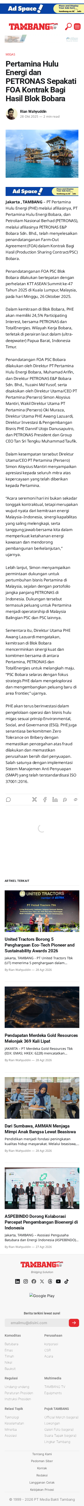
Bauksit (10, 1369)
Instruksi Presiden (18, 1399)
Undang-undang (17, 1387)
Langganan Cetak (42, 1482)
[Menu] (77, 26)
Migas (10, 54)
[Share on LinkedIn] (55, 799)
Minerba (11, 1429)
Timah (9, 1356)
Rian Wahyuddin (33, 111)
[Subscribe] (74, 1323)
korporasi (51, 1344)
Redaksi (42, 1475)
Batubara (11, 1344)
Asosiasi (11, 1435)
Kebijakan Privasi (42, 1489)
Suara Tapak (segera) (60, 1435)
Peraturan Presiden (19, 1393)
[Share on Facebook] (45, 799)
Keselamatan (14, 1423)
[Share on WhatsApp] (65, 799)
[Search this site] (68, 26)
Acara (48, 1356)
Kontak (42, 1468)
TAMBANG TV (54, 1387)
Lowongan (52, 1423)
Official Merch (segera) (61, 1417)
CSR (47, 1350)
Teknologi (12, 1417)
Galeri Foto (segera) (59, 1429)
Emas (9, 1350)
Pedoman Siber (42, 1461)
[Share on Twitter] (34, 799)
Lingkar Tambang (57, 1442)
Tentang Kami (42, 1454)
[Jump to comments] (8, 799)
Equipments (53, 1393)
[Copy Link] (75, 799)
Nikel (8, 1362)
